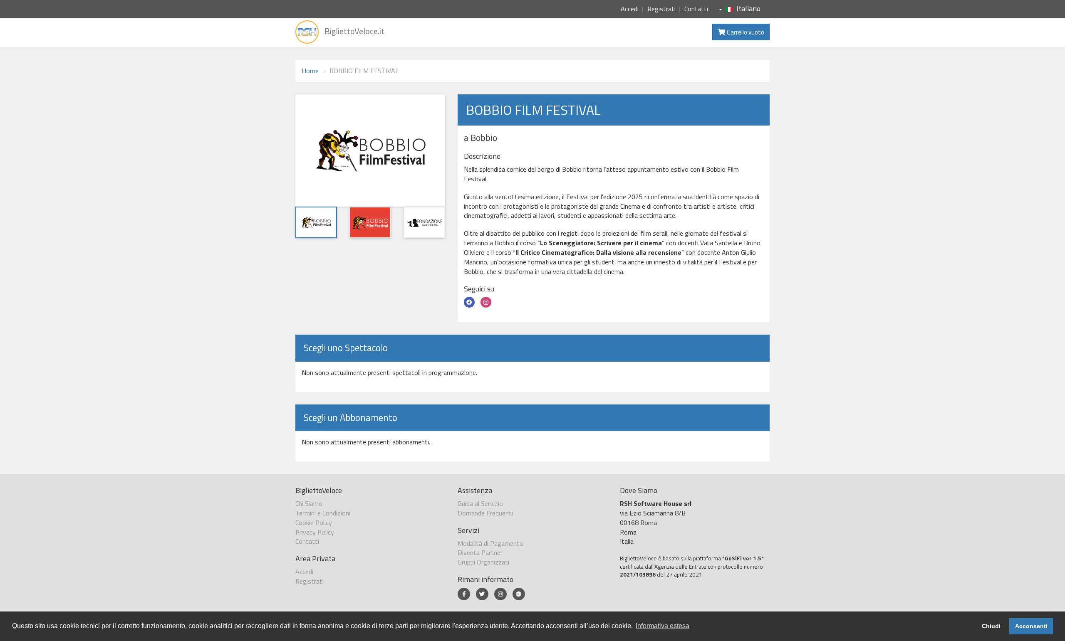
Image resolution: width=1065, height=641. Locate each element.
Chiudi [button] (991, 626)
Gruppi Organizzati (483, 562)
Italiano (748, 8)
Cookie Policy (313, 523)
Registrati (661, 9)
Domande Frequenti (485, 513)
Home (310, 71)
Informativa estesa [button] (662, 625)
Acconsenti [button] (1031, 626)
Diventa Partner (480, 552)
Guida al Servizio (480, 503)
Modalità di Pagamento (490, 543)
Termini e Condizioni (322, 513)
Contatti (696, 9)
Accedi (630, 9)
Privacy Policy (314, 532)
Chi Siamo (308, 503)
